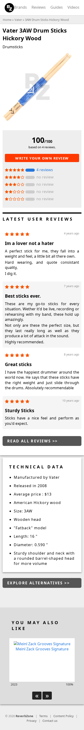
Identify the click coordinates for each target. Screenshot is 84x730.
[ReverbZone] (9, 8)
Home (7, 20)
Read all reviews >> (32, 441)
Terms (43, 716)
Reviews (39, 7)
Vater (18, 20)
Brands (20, 7)
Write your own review (42, 158)
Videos (73, 7)
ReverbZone (24, 716)
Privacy (32, 721)
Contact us (49, 721)
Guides (56, 7)
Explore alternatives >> (38, 582)
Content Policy (63, 716)
